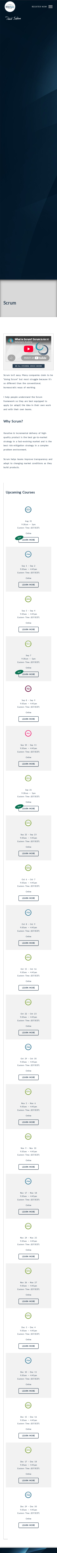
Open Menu (50, 6)
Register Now (39, 7)
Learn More (28, 540)
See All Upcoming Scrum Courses (28, 366)
